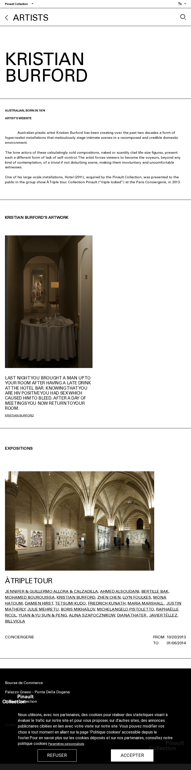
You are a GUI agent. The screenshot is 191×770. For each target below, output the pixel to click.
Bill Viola (15, 621)
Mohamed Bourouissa (30, 597)
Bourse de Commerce (24, 683)
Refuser (57, 755)
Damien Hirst (39, 603)
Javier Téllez (163, 615)
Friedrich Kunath (107, 603)
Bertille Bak (154, 591)
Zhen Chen (109, 597)
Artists (30, 18)
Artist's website (18, 118)
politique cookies (32, 743)
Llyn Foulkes (137, 597)
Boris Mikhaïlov (78, 609)
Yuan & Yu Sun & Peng (42, 615)
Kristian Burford (19, 415)
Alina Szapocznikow (92, 615)
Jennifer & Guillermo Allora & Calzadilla (51, 591)
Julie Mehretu (43, 609)
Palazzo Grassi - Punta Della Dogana (37, 692)
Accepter (132, 755)
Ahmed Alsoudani (119, 591)
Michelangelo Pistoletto (125, 609)
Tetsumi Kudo (70, 603)
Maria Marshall (146, 603)
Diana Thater (132, 615)
